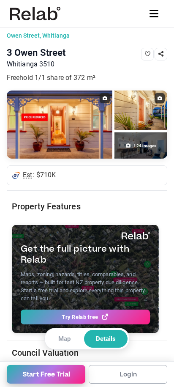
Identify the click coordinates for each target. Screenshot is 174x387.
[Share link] (161, 54)
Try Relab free (80, 317)
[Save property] (147, 54)
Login (128, 374)
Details (106, 339)
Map (64, 339)
